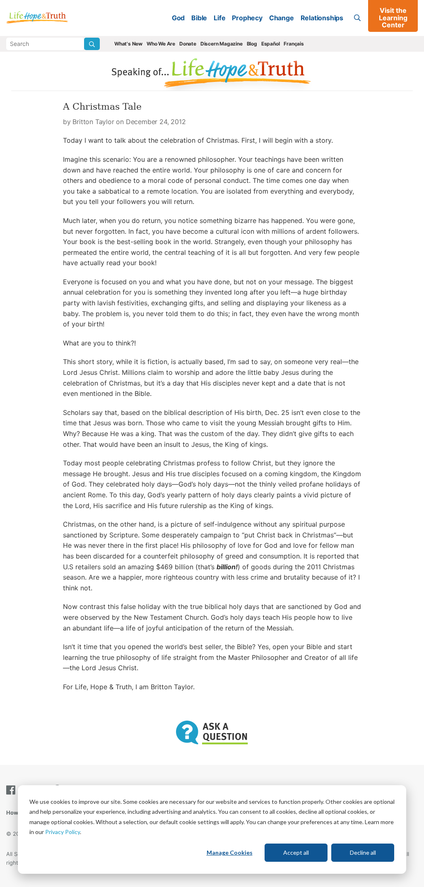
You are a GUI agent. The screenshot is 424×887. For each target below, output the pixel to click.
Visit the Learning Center (393, 17)
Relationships (322, 18)
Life (219, 18)
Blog (252, 44)
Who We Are (161, 44)
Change (281, 18)
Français (294, 44)
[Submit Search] (92, 44)
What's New (128, 44)
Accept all (296, 852)
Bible (199, 18)
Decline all (363, 852)
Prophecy (247, 18)
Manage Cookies (230, 852)
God (178, 18)
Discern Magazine (221, 44)
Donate (187, 44)
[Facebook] (12, 790)
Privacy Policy (62, 831)
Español (270, 44)
